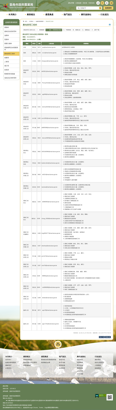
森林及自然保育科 (10, 31)
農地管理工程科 (9, 53)
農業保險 (80, 368)
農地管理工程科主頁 (29, 30)
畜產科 (6, 39)
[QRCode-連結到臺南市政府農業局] (110, 397)
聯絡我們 (8, 365)
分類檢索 (78, 3)
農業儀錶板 (27, 365)
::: (3, 19)
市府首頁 (91, 3)
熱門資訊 (68, 14)
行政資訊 (105, 14)
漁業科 (6, 35)
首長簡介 (8, 359)
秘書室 (6, 58)
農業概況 (31, 14)
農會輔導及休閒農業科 (11, 48)
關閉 (58, 343)
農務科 (6, 27)
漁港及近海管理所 (10, 78)
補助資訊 (80, 359)
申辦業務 (80, 362)
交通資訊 (8, 368)
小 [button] (98, 3)
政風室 (6, 70)
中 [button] (102, 3)
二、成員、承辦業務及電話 (53, 30)
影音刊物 (62, 362)
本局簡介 (12, 14)
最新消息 (62, 359)
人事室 (6, 62)
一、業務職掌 (40, 30)
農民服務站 (86, 14)
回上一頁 (102, 337)
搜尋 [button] (100, 8)
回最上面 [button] (108, 337)
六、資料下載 (95, 30)
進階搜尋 (108, 8)
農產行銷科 (8, 43)
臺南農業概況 (27, 359)
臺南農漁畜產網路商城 (48, 359)
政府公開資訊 (99, 362)
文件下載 (80, 374)
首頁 (26, 21)
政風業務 (98, 368)
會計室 (6, 66)
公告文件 (80, 371)
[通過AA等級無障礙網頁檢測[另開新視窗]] (102, 395)
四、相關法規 (76, 30)
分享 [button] (111, 3)
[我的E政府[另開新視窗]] (97, 396)
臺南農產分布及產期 (30, 362)
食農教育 (62, 368)
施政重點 (98, 359)
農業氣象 (80, 365)
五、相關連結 (86, 30)
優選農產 (49, 14)
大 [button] (107, 3)
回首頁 (85, 3)
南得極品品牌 (45, 362)
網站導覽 (71, 3)
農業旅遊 (62, 365)
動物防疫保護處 (9, 74)
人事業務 (98, 365)
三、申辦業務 (67, 30)
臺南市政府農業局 (20, 6)
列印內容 (110, 25)
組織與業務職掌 (40, 21)
